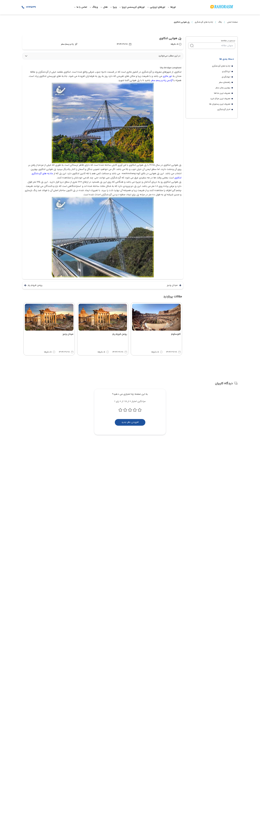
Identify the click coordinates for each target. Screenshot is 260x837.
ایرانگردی (226, 71)
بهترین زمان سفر (222, 87)
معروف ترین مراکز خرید (220, 98)
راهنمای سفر (224, 82)
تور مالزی (167, 76)
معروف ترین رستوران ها (219, 104)
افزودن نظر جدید (130, 422)
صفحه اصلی (232, 22)
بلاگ (220, 22)
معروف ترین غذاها (222, 93)
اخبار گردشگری (223, 109)
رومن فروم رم (35, 285)
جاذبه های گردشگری (204, 22)
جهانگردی (226, 76)
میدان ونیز (172, 285)
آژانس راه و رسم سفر (162, 80)
